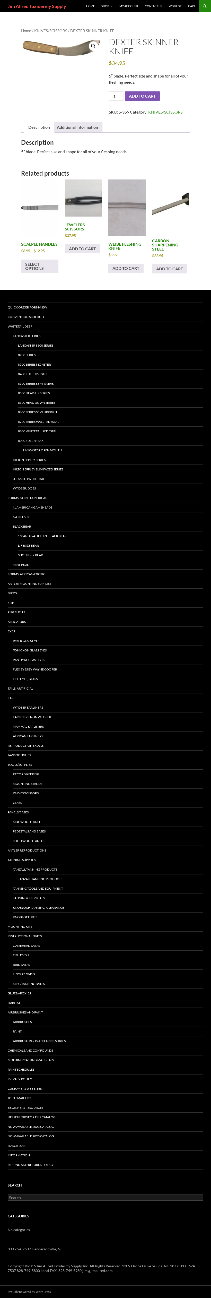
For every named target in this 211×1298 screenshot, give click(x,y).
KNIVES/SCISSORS (50, 30)
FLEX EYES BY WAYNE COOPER (35, 669)
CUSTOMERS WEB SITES (25, 1088)
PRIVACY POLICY (20, 1079)
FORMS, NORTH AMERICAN (28, 498)
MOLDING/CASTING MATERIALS (31, 1060)
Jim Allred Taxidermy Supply (37, 6)
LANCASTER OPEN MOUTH (42, 450)
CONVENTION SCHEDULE (26, 317)
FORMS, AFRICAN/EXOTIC (26, 574)
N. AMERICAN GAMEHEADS (32, 507)
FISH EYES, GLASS (25, 679)
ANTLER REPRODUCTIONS (27, 850)
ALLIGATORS (17, 622)
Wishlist (175, 6)
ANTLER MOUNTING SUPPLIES (29, 584)
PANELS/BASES (18, 812)
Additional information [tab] (77, 127)
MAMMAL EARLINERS (28, 726)
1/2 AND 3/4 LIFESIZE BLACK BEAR (42, 536)
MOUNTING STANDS (27, 784)
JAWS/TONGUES (19, 755)
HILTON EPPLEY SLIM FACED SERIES (38, 469)
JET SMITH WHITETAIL (29, 479)
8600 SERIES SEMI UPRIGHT (37, 412)
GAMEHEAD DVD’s (26, 946)
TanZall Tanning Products (40, 879)
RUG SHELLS (16, 612)
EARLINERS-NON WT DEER (32, 717)
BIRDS (12, 593)
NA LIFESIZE (21, 517)
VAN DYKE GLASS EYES (29, 660)
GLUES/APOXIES (19, 993)
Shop (105, 6)
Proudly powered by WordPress (29, 1292)
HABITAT (14, 1003)
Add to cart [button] (82, 248)
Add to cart (142, 95)
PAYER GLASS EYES (26, 641)
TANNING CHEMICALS (29, 898)
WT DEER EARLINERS (28, 707)
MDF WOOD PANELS (27, 822)
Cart (191, 6)
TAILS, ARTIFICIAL (20, 688)
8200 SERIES (27, 355)
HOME (90, 6)
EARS (11, 698)
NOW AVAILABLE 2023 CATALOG (31, 1127)
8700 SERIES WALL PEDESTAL (38, 422)
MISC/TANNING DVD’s (29, 984)
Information (19, 1155)
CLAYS (17, 803)
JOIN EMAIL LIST (19, 1098)
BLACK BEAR (22, 526)
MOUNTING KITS (20, 927)
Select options (34, 266)
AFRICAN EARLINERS (28, 736)
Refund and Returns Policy (31, 1165)
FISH (11, 603)
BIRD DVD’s (21, 965)
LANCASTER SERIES (26, 336)
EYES (11, 631)
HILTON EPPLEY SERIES (29, 460)
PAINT (17, 1031)
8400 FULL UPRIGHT (32, 374)
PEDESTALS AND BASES (29, 831)
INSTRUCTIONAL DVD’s (25, 936)
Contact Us (153, 6)
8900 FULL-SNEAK (30, 441)
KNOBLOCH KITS (25, 917)
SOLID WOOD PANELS (28, 841)
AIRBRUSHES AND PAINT (25, 1012)
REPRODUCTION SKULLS (25, 745)
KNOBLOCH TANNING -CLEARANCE (38, 907)
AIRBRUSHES (22, 1022)
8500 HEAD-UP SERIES (34, 393)
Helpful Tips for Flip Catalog (32, 1117)
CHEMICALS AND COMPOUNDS (30, 1050)
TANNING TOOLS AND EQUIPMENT (38, 888)
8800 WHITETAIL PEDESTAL (37, 431)
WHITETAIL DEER (20, 326)
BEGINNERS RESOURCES (25, 1108)
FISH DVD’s (21, 955)
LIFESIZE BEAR (28, 545)
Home (26, 30)
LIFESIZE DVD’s (24, 974)
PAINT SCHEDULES (21, 1069)
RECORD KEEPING (26, 774)
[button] (93, 46)
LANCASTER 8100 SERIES (35, 345)
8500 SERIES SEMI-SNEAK (36, 383)
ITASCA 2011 (17, 1146)
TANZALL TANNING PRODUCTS (35, 869)
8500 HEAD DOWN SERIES (36, 403)
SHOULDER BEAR (30, 555)
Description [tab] (39, 127)
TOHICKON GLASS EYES (30, 650)
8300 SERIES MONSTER (34, 364)
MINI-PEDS (21, 564)
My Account (128, 6)
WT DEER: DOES (24, 488)
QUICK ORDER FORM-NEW (27, 307)
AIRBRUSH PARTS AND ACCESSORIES (39, 1041)
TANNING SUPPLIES (22, 860)
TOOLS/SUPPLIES (20, 765)
